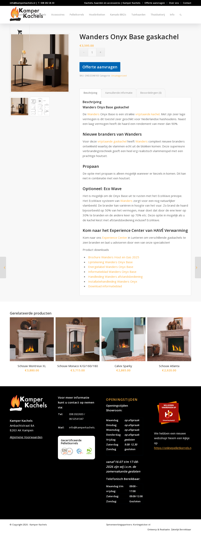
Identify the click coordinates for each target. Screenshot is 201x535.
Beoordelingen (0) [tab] (150, 92)
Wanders (93, 114)
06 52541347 (76, 419)
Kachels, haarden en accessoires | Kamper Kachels (112, 2)
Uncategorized (119, 75)
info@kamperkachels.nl (83, 427)
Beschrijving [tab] (90, 92)
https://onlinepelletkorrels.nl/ (173, 448)
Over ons (174, 2)
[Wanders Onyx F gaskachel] (198, 267)
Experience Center (114, 237)
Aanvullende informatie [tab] (118, 92)
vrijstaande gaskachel (112, 141)
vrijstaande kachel (147, 114)
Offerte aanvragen (154, 2)
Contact (187, 2)
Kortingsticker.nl (141, 524)
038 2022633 (76, 414)
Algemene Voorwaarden (26, 437)
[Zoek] (180, 15)
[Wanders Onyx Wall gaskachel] (3, 267)
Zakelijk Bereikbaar (181, 529)
